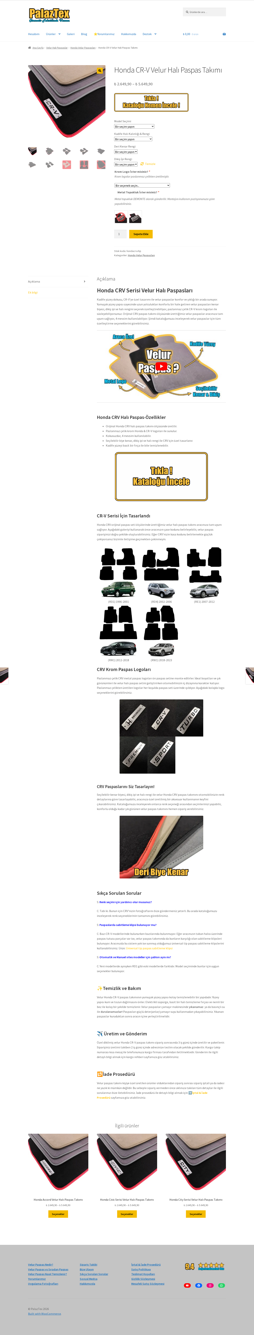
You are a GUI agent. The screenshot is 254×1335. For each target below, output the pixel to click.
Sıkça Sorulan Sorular (94, 1274)
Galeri (71, 34)
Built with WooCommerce (44, 1314)
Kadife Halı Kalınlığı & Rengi (132, 134)
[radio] (121, 217)
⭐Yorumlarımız (104, 34)
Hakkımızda (128, 34)
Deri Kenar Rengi (125, 146)
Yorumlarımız (37, 1279)
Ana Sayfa (38, 47)
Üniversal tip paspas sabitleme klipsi (149, 948)
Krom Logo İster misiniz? (132, 171)
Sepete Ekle (141, 234)
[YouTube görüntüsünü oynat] (161, 366)
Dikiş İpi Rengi (123, 159)
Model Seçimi (122, 121)
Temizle (150, 164)
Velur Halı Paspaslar (57, 47)
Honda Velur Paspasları (83, 47)
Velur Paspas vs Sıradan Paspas (48, 1269)
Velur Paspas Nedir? (40, 1264)
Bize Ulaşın (87, 1269)
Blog (84, 34)
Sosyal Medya (88, 1279)
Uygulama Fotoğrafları (43, 1283)
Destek (147, 34)
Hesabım (33, 34)
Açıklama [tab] (34, 281)
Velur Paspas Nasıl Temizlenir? (47, 1274)
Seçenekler (58, 1214)
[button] (100, 71)
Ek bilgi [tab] (33, 292)
